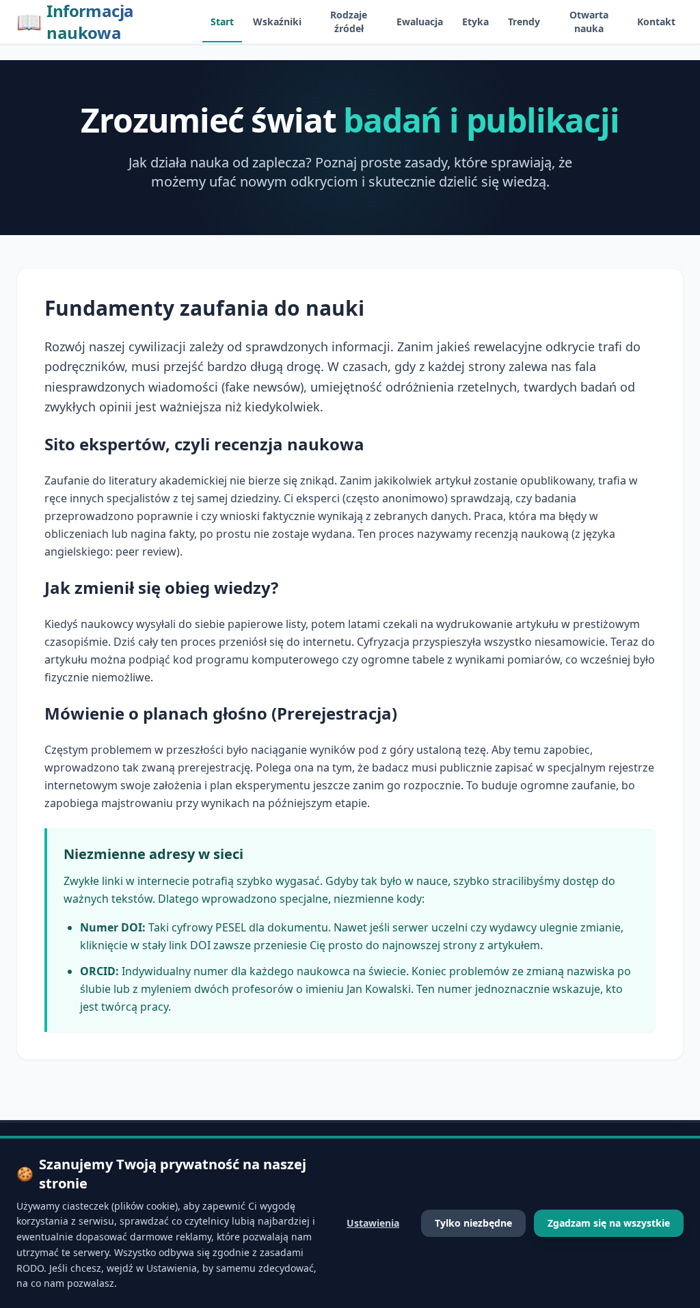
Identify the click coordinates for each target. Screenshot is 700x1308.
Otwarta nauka (588, 21)
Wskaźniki (277, 21)
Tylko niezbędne (473, 1222)
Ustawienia (373, 1222)
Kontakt (656, 21)
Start (222, 21)
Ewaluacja (419, 21)
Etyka (475, 21)
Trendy (524, 21)
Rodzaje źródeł (348, 21)
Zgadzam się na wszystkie (609, 1222)
